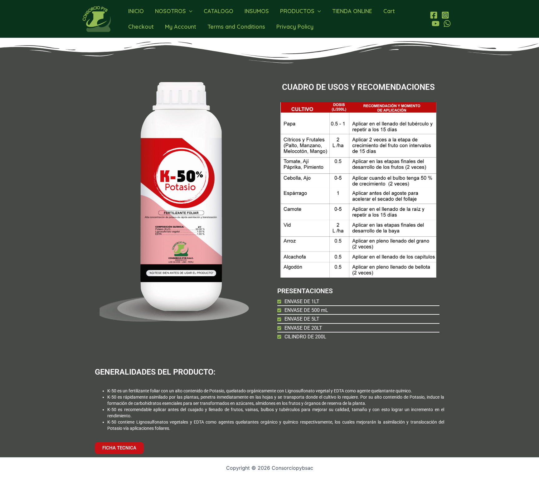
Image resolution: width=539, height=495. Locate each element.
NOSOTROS (170, 11)
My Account (180, 26)
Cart (389, 11)
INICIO (136, 11)
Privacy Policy (294, 26)
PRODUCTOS (297, 11)
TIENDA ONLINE (352, 11)
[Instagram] (445, 15)
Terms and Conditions (236, 26)
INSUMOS (257, 11)
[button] (189, 11)
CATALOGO (218, 11)
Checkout (141, 26)
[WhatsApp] (447, 23)
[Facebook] (434, 15)
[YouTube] (435, 23)
